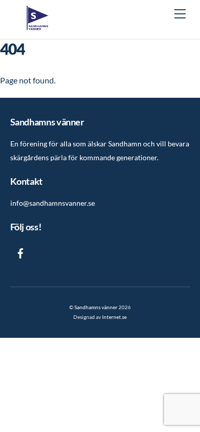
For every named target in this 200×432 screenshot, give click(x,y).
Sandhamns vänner (95, 307)
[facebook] (20, 251)
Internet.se (114, 317)
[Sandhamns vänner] (37, 25)
